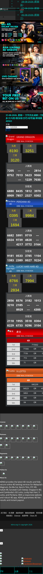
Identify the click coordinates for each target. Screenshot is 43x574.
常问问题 (39, 513)
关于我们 (4, 513)
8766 (13, 281)
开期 (8, 124)
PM (1, 571)
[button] (4, 111)
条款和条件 (20, 513)
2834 (15, 290)
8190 (13, 151)
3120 (15, 160)
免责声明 (25, 516)
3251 (29, 151)
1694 (15, 225)
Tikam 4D (33, 516)
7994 (29, 281)
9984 (29, 215)
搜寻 (8, 130)
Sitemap (17, 516)
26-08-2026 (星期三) (29, 17)
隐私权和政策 (30, 513)
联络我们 (9, 516)
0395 (13, 215)
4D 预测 (11, 513)
